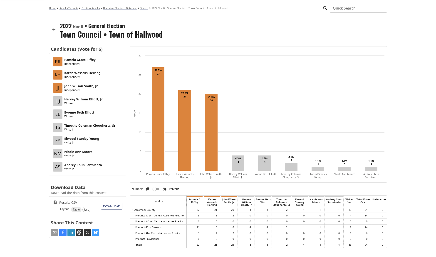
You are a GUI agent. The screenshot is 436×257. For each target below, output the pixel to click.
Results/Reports (68, 8)
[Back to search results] (53, 29)
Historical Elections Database (120, 8)
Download (111, 206)
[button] (76, 209)
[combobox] (358, 8)
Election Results (91, 8)
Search (144, 8)
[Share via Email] (54, 232)
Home (52, 8)
